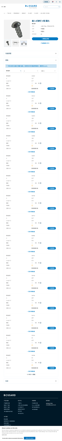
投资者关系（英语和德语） (10, 421)
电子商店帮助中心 (36, 407)
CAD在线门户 (21, 407)
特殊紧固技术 (16, 13)
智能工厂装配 (7, 407)
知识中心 (22, 413)
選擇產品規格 (45, 38)
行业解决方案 (35, 403)
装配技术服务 (7, 409)
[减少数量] (32, 83)
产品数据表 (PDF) (45, 43)
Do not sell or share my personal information (12, 438)
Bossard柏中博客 (36, 405)
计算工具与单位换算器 (23, 405)
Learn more (4, 434)
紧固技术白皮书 (21, 409)
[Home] (4, 13)
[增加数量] (40, 83)
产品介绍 (9, 13)
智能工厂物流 (7, 405)
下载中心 (20, 403)
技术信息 (20, 411)
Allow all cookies (29, 438)
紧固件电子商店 (9, 411)
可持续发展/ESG (7, 425)
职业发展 (6, 419)
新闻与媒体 (6, 423)
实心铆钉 (30, 13)
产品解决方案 (7, 403)
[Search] (59, 6)
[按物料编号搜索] (20, 70)
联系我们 (46, 1)
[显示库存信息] (32, 86)
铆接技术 (24, 13)
